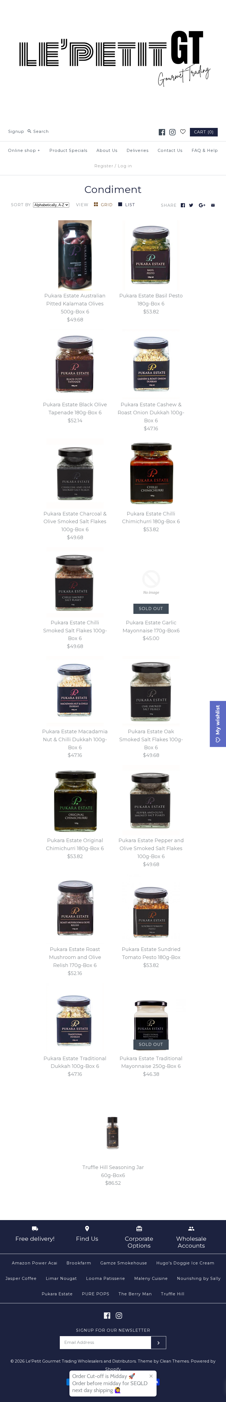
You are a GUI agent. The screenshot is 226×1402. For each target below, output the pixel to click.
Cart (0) (204, 132)
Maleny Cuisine (151, 1278)
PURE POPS (95, 1293)
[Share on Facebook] (183, 205)
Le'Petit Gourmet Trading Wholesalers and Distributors (81, 1361)
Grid (107, 204)
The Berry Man (135, 1293)
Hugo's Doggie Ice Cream (185, 1263)
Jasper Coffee (21, 1278)
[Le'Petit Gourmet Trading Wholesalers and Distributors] (113, 9)
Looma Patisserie (105, 1278)
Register (103, 165)
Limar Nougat (61, 1278)
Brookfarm (78, 1263)
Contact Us (170, 150)
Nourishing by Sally (199, 1278)
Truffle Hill (172, 1293)
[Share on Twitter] (191, 205)
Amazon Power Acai (34, 1263)
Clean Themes (174, 1361)
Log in (125, 165)
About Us (106, 150)
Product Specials (68, 150)
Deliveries (138, 150)
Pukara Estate (57, 1293)
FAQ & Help (205, 150)
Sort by (21, 204)
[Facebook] (162, 132)
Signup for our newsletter (113, 1330)
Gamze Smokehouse (123, 1263)
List (130, 204)
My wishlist (218, 720)
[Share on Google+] (202, 205)
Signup (16, 131)
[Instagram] (172, 132)
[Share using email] (213, 205)
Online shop (24, 150)
